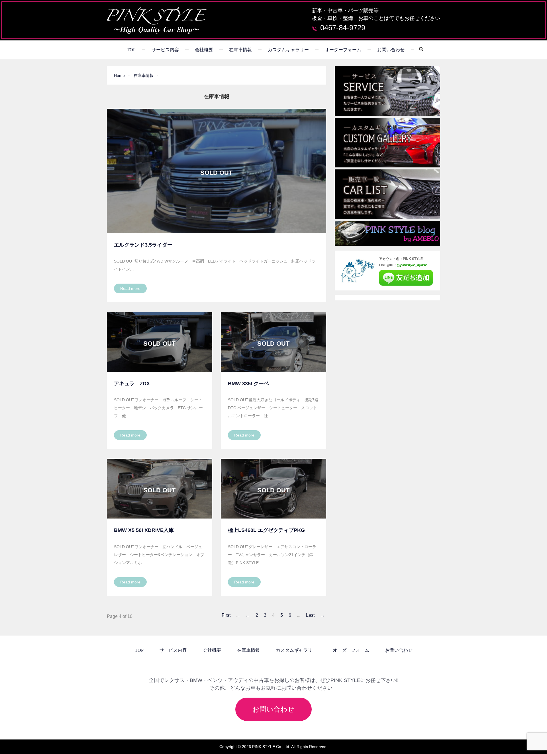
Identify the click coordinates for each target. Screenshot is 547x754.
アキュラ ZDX (132, 383)
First (226, 615)
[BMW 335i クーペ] (273, 342)
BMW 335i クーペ (248, 383)
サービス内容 (165, 49)
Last (310, 615)
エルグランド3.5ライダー (143, 245)
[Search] (419, 48)
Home (119, 75)
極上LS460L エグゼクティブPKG (266, 530)
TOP (131, 49)
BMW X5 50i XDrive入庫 (144, 530)
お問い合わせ (391, 49)
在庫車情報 (240, 49)
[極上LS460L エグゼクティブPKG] (273, 489)
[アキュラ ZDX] (159, 342)
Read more (130, 288)
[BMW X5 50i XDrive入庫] (159, 489)
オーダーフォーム (343, 49)
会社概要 (204, 49)
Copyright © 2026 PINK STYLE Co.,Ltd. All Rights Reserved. (273, 746)
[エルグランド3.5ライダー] (216, 171)
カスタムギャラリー (288, 49)
